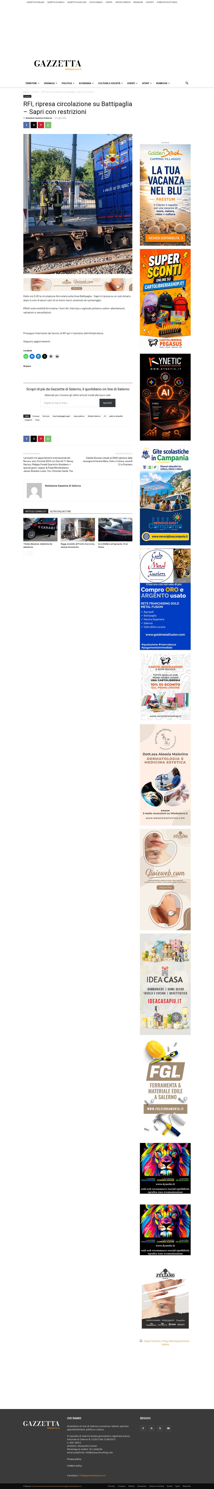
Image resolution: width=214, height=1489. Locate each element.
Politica (67, 83)
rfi (105, 416)
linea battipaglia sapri (61, 416)
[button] (187, 83)
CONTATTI (150, 2)
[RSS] (151, 1428)
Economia (85, 83)
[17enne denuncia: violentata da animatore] (40, 529)
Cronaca (49, 83)
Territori (31, 83)
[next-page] (30, 553)
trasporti (28, 420)
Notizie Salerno (94, 416)
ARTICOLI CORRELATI (35, 511)
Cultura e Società (109, 83)
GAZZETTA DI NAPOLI (55, 2)
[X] (34, 125)
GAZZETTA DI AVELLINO (76, 2)
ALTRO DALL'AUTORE (60, 511)
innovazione (38, 1486)
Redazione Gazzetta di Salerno (39, 118)
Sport (145, 83)
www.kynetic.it (75, 1486)
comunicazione (51, 1486)
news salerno (79, 416)
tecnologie (63, 1486)
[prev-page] (25, 553)
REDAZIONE (138, 2)
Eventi (131, 83)
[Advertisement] (107, 26)
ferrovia (46, 416)
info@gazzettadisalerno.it (92, 1475)
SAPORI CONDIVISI (122, 2)
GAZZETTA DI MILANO (35, 2)
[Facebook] (26, 125)
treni (37, 420)
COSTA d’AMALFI (96, 2)
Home (26, 91)
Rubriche (161, 83)
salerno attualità (116, 416)
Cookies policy (74, 1465)
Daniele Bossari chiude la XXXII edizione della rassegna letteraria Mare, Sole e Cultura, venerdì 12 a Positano (107, 461)
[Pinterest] (41, 125)
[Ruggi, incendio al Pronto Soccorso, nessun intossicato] (78, 529)
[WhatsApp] (48, 125)
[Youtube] (168, 1428)
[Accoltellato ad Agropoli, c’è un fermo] (115, 529)
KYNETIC (109, 2)
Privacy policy (74, 1459)
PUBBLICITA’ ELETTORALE (167, 2)
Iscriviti (107, 402)
